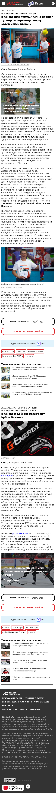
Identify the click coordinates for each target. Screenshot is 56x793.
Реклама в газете (33, 698)
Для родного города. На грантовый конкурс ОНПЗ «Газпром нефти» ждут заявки (31, 385)
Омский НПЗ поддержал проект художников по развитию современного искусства (32, 394)
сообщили (7, 475)
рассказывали (20, 533)
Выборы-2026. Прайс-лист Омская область (25, 702)
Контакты (7, 705)
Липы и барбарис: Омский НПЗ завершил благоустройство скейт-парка (29, 377)
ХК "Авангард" (8, 458)
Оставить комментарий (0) (28, 331)
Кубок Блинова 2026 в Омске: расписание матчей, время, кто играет (25, 571)
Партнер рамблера (24, 780)
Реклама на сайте (12, 698)
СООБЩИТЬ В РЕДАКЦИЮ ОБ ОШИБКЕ (21, 709)
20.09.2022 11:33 (8, 11)
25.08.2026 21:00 (8, 408)
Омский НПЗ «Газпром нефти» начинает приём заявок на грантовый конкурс (32, 369)
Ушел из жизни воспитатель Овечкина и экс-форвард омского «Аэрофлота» (31, 645)
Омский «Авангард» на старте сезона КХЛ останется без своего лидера (29, 670)
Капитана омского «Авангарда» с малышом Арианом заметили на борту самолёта (30, 653)
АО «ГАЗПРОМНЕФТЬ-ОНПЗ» (15, 64)
